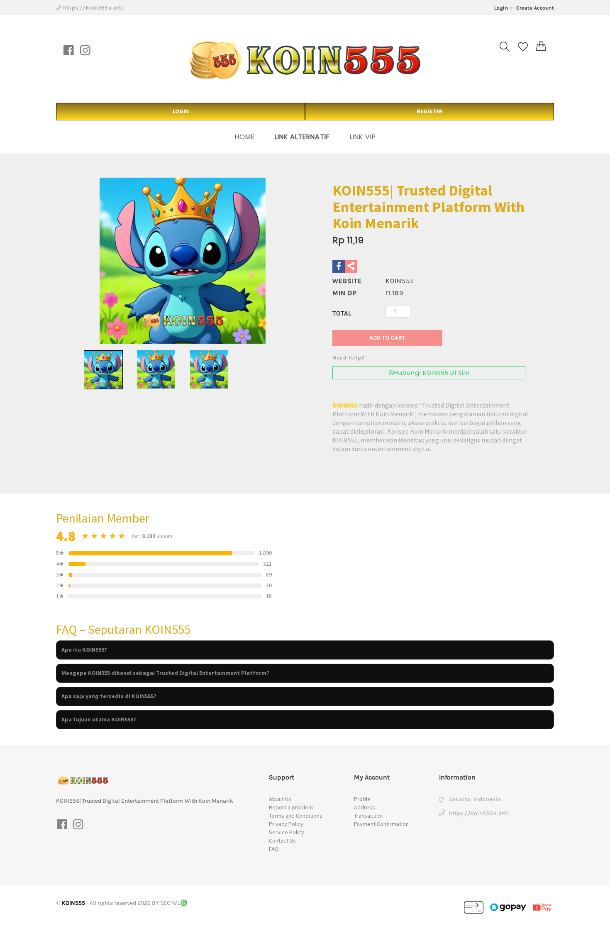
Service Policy (286, 832)
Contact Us (282, 840)
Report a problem (291, 807)
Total (341, 313)
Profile (362, 799)
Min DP (344, 293)
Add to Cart (387, 337)
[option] (182, 261)
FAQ (274, 849)
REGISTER (430, 111)
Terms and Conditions (295, 815)
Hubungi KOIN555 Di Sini (431, 373)
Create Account (535, 8)
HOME (245, 137)
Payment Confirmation (381, 824)
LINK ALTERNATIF (302, 137)
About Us (280, 799)
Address (364, 807)
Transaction (368, 815)
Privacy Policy (286, 824)
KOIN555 (345, 405)
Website (347, 281)
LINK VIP (363, 137)
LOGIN (181, 111)
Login (501, 8)
